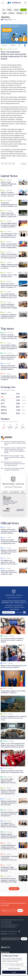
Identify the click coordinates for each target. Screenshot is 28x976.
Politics (16, 10)
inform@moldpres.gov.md (10, 927)
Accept (14, 972)
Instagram (6, 163)
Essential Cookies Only (14, 968)
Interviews (19, 13)
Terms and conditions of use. (16, 965)
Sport (4, 13)
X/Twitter (9, 163)
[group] (14, 335)
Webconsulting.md (11, 933)
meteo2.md (14, 421)
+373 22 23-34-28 (7, 921)
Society (5, 17)
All (3, 10)
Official (9, 10)
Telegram (13, 163)
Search (24, 939)
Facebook (2, 163)
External (11, 13)
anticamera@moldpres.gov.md (11, 925)
